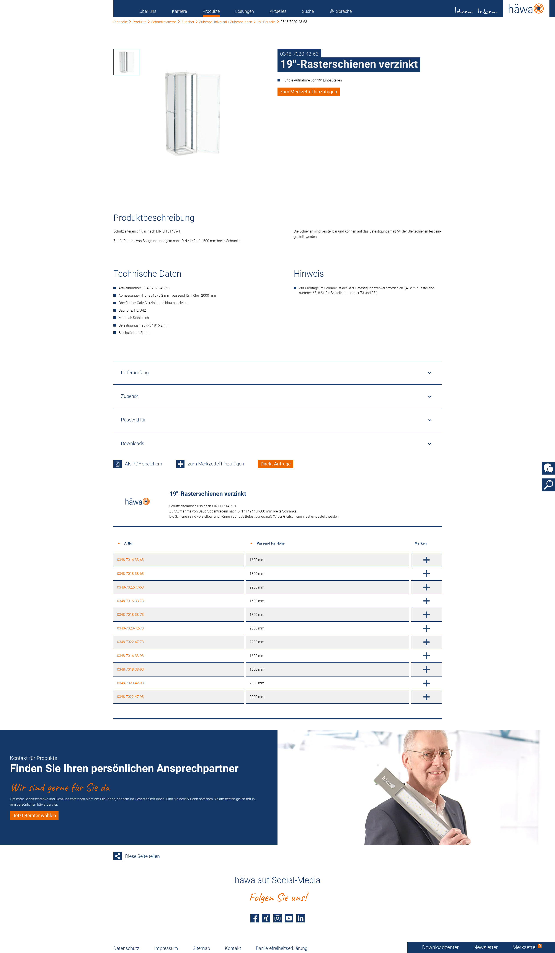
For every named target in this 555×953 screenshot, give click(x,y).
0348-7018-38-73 (130, 615)
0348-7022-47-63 (130, 587)
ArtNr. (129, 543)
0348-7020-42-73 (130, 628)
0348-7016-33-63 (130, 560)
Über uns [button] (147, 11)
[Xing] (266, 918)
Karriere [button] (179, 11)
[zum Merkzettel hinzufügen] (426, 559)
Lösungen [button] (244, 11)
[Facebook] (254, 918)
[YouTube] (289, 918)
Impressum (166, 948)
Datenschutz (126, 948)
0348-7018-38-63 (130, 574)
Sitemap (201, 948)
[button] (341, 11)
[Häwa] (502, 8)
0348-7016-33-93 (130, 656)
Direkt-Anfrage (276, 464)
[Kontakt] (548, 468)
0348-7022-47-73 (130, 642)
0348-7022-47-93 (130, 697)
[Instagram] (277, 918)
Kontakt (233, 948)
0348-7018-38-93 (130, 669)
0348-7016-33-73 (130, 601)
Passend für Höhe (271, 543)
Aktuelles (278, 11)
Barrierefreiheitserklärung (281, 948)
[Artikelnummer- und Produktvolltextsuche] (548, 484)
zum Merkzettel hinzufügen (308, 91)
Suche (308, 11)
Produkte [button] (211, 11)
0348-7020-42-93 (130, 683)
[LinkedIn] (300, 918)
